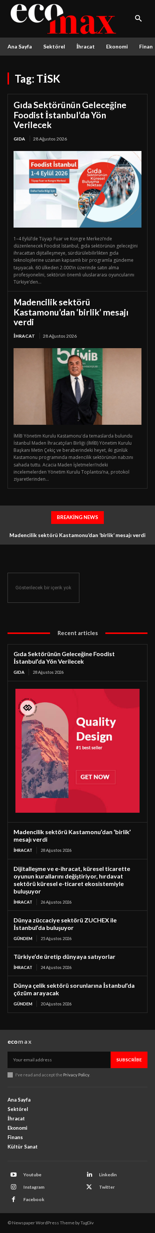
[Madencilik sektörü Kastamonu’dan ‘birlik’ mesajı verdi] (77, 386)
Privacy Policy (76, 1074)
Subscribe (129, 1059)
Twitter (107, 1187)
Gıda (19, 139)
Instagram (33, 1187)
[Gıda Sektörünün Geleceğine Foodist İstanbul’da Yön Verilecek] (77, 189)
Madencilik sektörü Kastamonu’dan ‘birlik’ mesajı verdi (71, 312)
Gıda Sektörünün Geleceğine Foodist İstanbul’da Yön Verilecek (70, 115)
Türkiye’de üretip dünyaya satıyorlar (64, 956)
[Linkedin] (89, 1175)
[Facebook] (14, 1200)
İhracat (24, 336)
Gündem (23, 938)
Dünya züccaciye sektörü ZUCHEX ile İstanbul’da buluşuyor (65, 923)
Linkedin (108, 1174)
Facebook (33, 1199)
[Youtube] (14, 1175)
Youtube (32, 1174)
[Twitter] (89, 1187)
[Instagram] (14, 1187)
